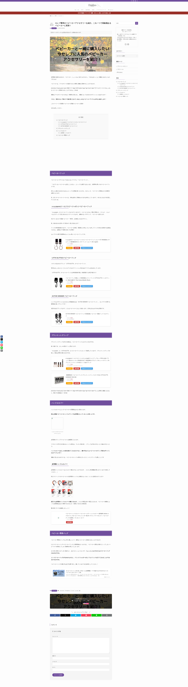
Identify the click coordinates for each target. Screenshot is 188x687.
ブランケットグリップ (64, 128)
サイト (53, 667)
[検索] (137, 1)
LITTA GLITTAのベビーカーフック (69, 124)
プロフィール (120, 69)
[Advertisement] (81, 154)
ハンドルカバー (62, 130)
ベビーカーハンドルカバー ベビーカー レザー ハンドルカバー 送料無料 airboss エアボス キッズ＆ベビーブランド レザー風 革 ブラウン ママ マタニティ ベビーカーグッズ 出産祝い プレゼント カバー (87, 515)
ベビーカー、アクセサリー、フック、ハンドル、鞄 (70, 590)
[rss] (135, 1)
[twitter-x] (131, 1)
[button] (55, 615)
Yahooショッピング (87, 247)
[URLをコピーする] (107, 615)
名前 (54, 655)
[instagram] (133, 1)
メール (54, 661)
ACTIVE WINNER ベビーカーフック (69, 126)
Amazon (69, 247)
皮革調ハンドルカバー (66, 132)
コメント (55, 636)
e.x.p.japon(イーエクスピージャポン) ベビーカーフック (74, 122)
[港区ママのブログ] (94, 5)
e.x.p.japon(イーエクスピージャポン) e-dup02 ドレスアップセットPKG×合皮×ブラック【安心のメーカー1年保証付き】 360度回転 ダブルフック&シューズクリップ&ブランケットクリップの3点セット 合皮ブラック (87, 360)
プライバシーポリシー (122, 66)
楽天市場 (77, 247)
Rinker (72, 243)
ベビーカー (54, 28)
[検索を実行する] (136, 23)
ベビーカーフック (63, 120)
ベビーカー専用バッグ (64, 135)
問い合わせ (119, 72)
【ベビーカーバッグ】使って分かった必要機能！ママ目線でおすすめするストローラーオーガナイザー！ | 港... (87, 571)
